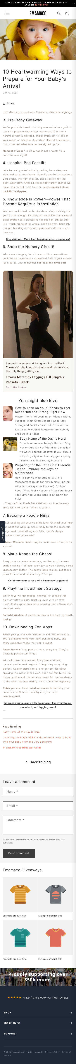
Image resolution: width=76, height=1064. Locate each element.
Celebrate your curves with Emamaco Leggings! (38, 580)
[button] (7, 13)
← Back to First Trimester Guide (22, 747)
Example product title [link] (15, 915)
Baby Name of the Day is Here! (21, 732)
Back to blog (40, 762)
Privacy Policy (52, 1052)
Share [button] (11, 103)
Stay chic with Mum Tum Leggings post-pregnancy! (38, 239)
